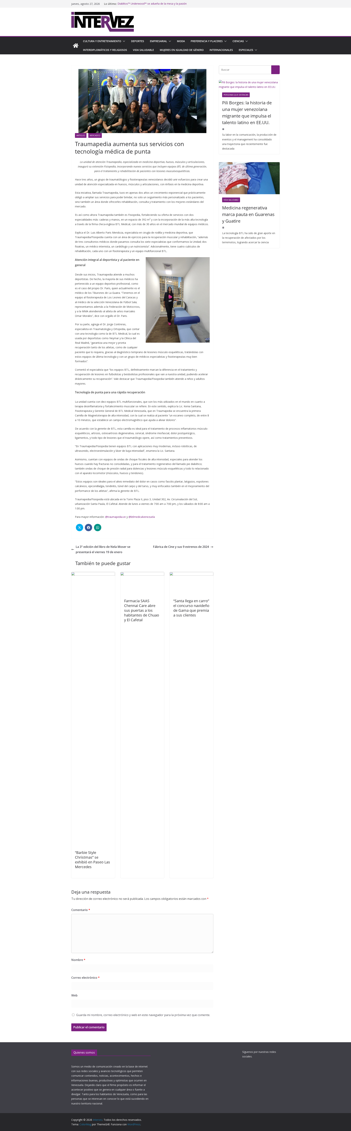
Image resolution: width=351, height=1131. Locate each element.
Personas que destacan (236, 95)
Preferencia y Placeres (207, 41)
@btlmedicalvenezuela (142, 517)
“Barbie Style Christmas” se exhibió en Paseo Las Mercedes (92, 859)
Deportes (137, 41)
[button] (123, 41)
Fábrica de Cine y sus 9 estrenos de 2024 (181, 547)
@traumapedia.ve (115, 517)
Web (74, 995)
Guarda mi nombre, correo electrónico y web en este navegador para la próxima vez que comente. (143, 1015)
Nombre (78, 960)
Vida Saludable (143, 50)
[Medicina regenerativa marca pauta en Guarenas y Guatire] (249, 178)
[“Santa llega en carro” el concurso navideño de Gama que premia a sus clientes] (191, 575)
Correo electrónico (85, 978)
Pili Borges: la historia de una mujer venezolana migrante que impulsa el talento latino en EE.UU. (247, 112)
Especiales (246, 50)
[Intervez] (75, 45)
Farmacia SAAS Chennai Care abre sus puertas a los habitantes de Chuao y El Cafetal (141, 610)
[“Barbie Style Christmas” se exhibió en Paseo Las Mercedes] (93, 575)
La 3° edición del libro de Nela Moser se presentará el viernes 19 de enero (103, 549)
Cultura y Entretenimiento (102, 41)
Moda (181, 41)
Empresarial (158, 41)
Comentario (80, 910)
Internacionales (221, 50)
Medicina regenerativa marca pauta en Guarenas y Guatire (248, 214)
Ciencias (238, 41)
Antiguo (80, 135)
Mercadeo (95, 135)
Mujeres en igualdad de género (182, 50)
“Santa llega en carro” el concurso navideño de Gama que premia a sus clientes (191, 608)
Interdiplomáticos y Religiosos (105, 50)
